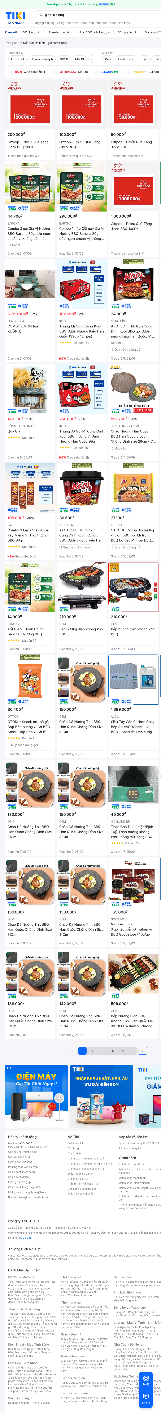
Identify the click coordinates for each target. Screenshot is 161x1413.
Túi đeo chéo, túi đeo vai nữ (78, 1382)
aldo (142, 1255)
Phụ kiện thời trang (127, 1292)
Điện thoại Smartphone (22, 1349)
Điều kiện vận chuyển (80, 1193)
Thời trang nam (72, 1302)
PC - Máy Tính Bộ (130, 1337)
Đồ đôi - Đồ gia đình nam (88, 1317)
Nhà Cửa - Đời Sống (128, 1344)
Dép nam (80, 1364)
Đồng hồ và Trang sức (130, 1307)
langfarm (26, 1259)
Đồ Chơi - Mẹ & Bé (21, 1277)
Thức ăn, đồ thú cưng (27, 1333)
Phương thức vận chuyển (23, 1167)
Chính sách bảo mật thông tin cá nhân (90, 1163)
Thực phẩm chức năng (28, 1370)
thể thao (124, 23)
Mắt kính (147, 1297)
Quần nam (84, 1307)
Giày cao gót (69, 1339)
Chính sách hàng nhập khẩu (25, 1187)
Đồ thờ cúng (128, 1365)
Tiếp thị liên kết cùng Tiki (83, 1183)
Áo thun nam (68, 1307)
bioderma (104, 1255)
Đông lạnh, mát (34, 1320)
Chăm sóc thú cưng (125, 1381)
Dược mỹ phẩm (41, 1391)
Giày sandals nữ (81, 1342)
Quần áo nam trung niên (82, 1323)
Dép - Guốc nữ (87, 1339)
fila (54, 1259)
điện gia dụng (44, 23)
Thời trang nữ (71, 1277)
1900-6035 (25, 1143)
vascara (13, 1255)
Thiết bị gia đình (40, 1402)
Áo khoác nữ (89, 1285)
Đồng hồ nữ (135, 1312)
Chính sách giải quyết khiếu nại (86, 1168)
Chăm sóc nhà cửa (31, 1337)
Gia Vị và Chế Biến (132, 1387)
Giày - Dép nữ (71, 1334)
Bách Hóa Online (126, 1376)
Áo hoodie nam (77, 1313)
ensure (82, 1255)
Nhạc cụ (142, 1365)
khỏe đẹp (87, 23)
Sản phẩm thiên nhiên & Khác (29, 1379)
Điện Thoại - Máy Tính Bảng (28, 1344)
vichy (46, 1259)
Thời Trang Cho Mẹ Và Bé (23, 1281)
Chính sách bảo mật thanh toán (86, 1158)
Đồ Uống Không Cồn (135, 1394)
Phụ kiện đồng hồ (131, 1315)
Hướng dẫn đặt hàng (20, 1161)
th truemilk (50, 1255)
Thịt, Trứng (27, 1313)
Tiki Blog (73, 1148)
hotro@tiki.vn (39, 1192)
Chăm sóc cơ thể (26, 1374)
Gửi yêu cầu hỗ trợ (19, 1156)
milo (121, 1255)
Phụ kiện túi (99, 1386)
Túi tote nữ (83, 1386)
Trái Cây (13, 1313)
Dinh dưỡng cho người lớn (30, 1295)
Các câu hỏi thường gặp (22, 1151)
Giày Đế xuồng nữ (84, 1349)
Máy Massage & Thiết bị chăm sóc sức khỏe (32, 1376)
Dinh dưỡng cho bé (26, 1291)
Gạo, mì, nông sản (28, 1323)
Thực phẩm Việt (39, 1317)
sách (113, 23)
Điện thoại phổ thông (27, 1352)
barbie (63, 1255)
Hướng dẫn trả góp (19, 1182)
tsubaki (62, 1259)
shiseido (13, 1259)
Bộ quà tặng (131, 1397)
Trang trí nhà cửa (124, 1349)
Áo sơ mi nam (85, 1310)
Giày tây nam (87, 1360)
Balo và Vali (122, 1277)
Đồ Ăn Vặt (127, 1391)
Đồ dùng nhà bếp (18, 1402)
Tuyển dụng (75, 1153)
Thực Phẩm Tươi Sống (24, 1309)
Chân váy (86, 1288)
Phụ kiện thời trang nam (136, 1298)
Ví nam (65, 1397)
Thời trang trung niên (80, 1295)
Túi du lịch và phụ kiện (134, 1281)
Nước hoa (22, 1387)
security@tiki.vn (38, 1197)
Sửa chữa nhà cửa (131, 1352)
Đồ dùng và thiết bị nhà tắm (138, 1359)
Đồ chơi (45, 1281)
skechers (131, 1255)
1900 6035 (24, 1237)
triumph (151, 1255)
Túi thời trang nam (74, 1393)
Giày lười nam (69, 1360)
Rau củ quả (21, 1317)
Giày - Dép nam (72, 1356)
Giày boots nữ (74, 1345)
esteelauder (34, 1255)
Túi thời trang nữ (73, 1378)
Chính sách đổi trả (19, 1177)
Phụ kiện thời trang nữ (127, 1297)
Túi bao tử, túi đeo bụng (93, 1401)
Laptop (147, 1337)
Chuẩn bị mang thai (27, 1302)
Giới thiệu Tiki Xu (78, 1178)
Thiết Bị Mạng (134, 1333)
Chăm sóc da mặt (19, 1367)
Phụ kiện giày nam (79, 1367)
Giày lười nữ (92, 1345)
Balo (116, 1281)
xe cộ (60, 23)
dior (22, 1255)
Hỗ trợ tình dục (38, 1387)
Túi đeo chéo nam (82, 1397)
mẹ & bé (72, 23)
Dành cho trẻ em (26, 1330)
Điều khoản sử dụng (80, 1173)
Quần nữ (86, 1281)
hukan (37, 1259)
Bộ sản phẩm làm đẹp (30, 1389)
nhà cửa (102, 23)
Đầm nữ (74, 1281)
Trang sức (120, 1312)
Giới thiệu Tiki (76, 1143)
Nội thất (131, 1355)
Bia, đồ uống (21, 1327)
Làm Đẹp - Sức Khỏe (23, 1363)
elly (114, 1255)
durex (92, 1255)
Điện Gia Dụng (18, 1398)
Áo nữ (64, 1281)
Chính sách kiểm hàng (21, 1172)
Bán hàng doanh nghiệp (82, 1188)
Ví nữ (100, 1382)
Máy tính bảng (24, 1355)
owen (72, 1255)
